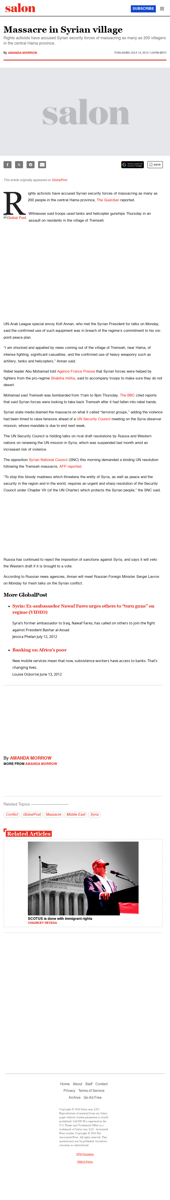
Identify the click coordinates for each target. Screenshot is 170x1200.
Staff (88, 1084)
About (77, 1084)
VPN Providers (85, 1154)
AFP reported (70, 467)
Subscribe (143, 9)
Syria (94, 815)
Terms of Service (91, 1091)
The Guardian (108, 200)
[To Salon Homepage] (20, 7)
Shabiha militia (63, 378)
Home (65, 1084)
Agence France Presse (76, 371)
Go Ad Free (93, 1098)
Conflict (12, 815)
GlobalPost (59, 180)
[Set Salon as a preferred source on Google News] (132, 164)
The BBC (127, 395)
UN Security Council (93, 419)
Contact (101, 1084)
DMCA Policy (85, 1162)
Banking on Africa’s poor (39, 649)
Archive (75, 1098)
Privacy (69, 1091)
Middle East (75, 815)
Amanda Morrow (22, 53)
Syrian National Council (48, 460)
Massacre (53, 815)
